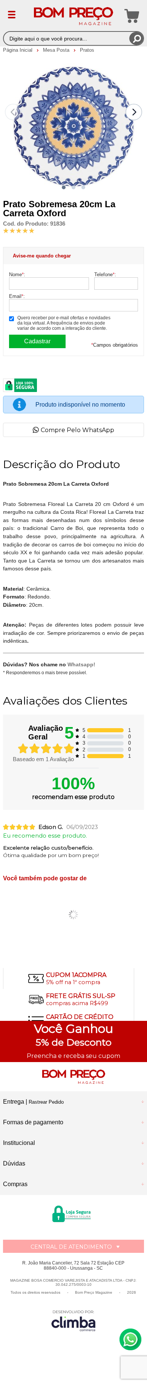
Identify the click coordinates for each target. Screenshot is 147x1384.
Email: (17, 296)
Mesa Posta (57, 50)
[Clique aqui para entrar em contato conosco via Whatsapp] (130, 1339)
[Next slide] (134, 112)
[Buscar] (136, 38)
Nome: (17, 274)
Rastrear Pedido (46, 1102)
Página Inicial (18, 50)
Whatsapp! (81, 664)
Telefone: (105, 274)
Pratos (87, 50)
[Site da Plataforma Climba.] (73, 1320)
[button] (64, 187)
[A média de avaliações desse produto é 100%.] (19, 230)
